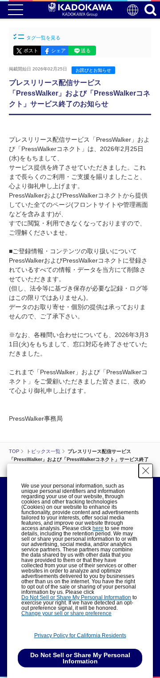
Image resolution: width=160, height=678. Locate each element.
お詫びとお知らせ (93, 70)
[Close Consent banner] (146, 471)
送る (86, 50)
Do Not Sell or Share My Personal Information (76, 597)
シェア (58, 50)
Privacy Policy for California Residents (80, 635)
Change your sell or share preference (66, 613)
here (98, 528)
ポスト (31, 50)
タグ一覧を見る (43, 37)
